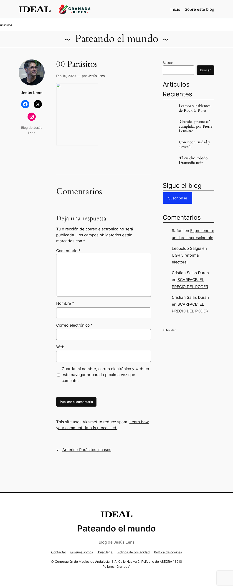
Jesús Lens (96, 76)
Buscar (168, 62)
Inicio (175, 9)
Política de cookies (168, 552)
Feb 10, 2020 (66, 76)
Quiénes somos (81, 552)
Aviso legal (105, 552)
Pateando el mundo (116, 39)
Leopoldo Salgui (186, 248)
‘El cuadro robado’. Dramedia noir (194, 160)
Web (60, 347)
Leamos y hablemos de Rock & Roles (194, 108)
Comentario (68, 250)
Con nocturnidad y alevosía (194, 144)
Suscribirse (177, 198)
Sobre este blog (199, 9)
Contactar (58, 552)
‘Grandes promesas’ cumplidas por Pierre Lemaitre (196, 126)
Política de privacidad (133, 552)
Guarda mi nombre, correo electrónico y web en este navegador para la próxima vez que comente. (105, 374)
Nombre (65, 303)
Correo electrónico (74, 325)
